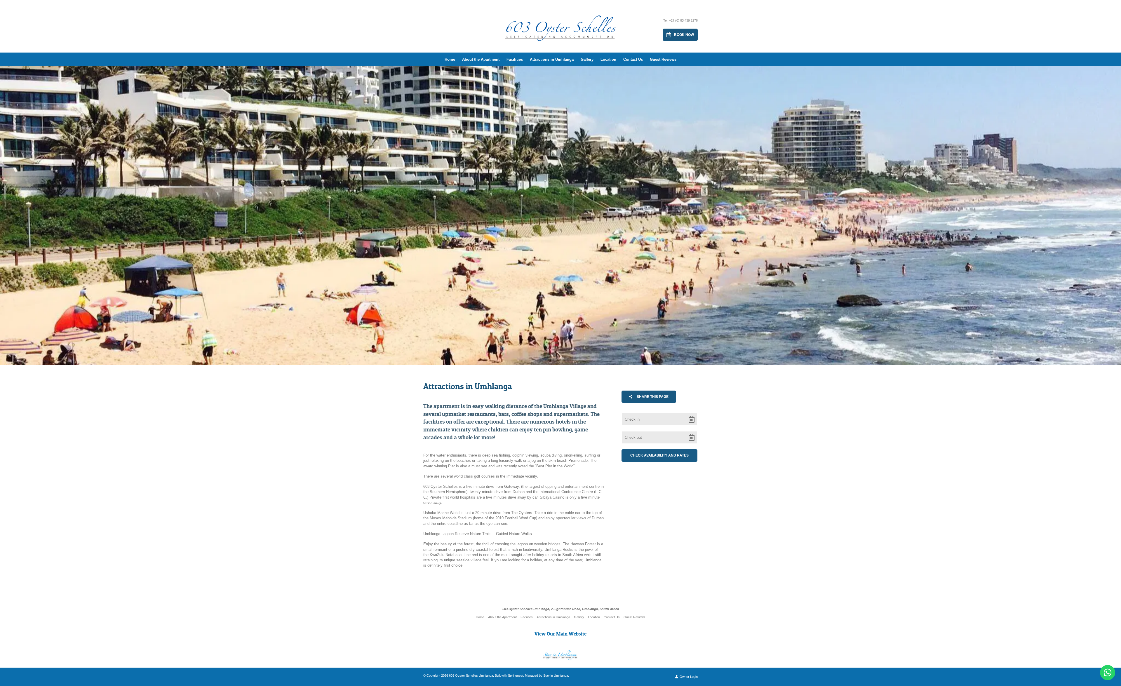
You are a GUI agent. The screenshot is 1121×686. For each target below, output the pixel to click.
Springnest (515, 675)
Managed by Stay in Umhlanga (546, 675)
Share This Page (652, 397)
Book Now (684, 35)
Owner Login (688, 676)
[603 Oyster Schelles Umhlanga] (560, 22)
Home (450, 59)
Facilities (514, 59)
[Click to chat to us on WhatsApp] (1107, 672)
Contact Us (633, 59)
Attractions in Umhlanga (552, 59)
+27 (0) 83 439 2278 (683, 20)
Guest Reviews (663, 59)
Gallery (587, 59)
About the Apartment (480, 59)
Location (608, 59)
